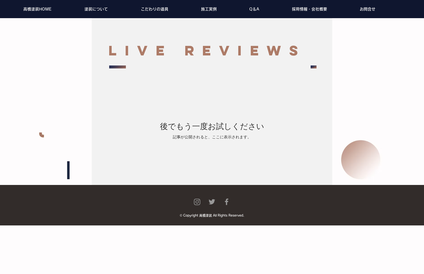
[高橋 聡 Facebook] (226, 201)
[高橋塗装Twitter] (212, 201)
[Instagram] (197, 201)
